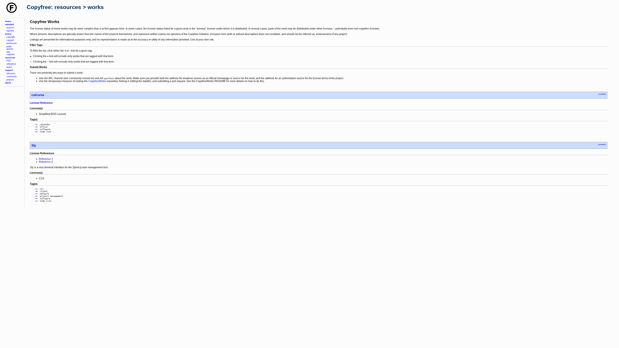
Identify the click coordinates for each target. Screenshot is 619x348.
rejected (10, 30)
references (11, 64)
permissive (11, 43)
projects (10, 79)
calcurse (37, 95)
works (9, 67)
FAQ (8, 60)
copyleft (10, 40)
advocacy (10, 73)
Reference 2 (46, 161)
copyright (10, 37)
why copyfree (10, 53)
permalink (602, 94)
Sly (33, 145)
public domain (9, 47)
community (11, 76)
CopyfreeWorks (97, 81)
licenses (10, 27)
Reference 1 (46, 159)
